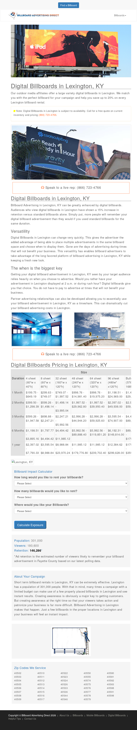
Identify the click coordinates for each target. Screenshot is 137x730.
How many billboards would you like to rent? (45, 491)
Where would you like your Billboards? (41, 505)
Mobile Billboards (96, 715)
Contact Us (30, 718)
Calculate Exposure (30, 525)
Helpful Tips (14, 718)
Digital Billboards (117, 715)
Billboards (78, 715)
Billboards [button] (119, 15)
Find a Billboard (68, 5)
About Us (64, 715)
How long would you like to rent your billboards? (48, 477)
